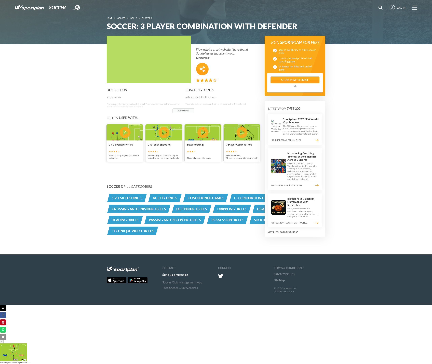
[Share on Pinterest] (3, 322)
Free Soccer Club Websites (180, 288)
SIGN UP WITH (295, 79)
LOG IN (401, 7)
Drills (133, 18)
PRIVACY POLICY (284, 274)
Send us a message (175, 275)
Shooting (147, 18)
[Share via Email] (3, 337)
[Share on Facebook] (3, 315)
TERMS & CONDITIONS (288, 267)
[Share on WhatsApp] (3, 330)
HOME (109, 18)
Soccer (121, 18)
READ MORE (292, 232)
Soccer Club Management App (182, 282)
